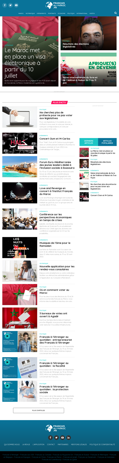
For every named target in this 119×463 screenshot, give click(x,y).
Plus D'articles (38, 410)
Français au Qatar (70, 459)
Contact (51, 444)
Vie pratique (30, 13)
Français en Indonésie (106, 457)
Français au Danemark (87, 457)
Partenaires (63, 444)
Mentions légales (79, 444)
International (82, 13)
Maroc (21, 13)
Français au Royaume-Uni (63, 455)
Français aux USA (27, 455)
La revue (26, 444)
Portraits (52, 13)
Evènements (41, 13)
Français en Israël (70, 457)
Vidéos (92, 13)
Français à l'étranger (11, 455)
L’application (38, 444)
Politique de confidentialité (102, 444)
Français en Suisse (82, 455)
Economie (61, 13)
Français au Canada (43, 455)
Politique (70, 13)
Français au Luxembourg (51, 459)
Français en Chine (39, 457)
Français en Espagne (22, 457)
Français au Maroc (54, 457)
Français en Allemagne (99, 455)
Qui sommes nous (12, 444)
